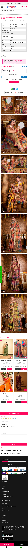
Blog (3, 517)
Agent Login (4, 494)
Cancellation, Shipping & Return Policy (9, 506)
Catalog (3, 369)
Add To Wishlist (14, 85)
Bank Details (4, 520)
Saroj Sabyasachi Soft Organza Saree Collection (11, 12)
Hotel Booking (4, 502)
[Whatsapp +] (12, 89)
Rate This (3, 416)
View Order (4, 489)
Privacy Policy (4, 503)
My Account (4, 485)
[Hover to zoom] (14, 105)
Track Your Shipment (6, 491)
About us (3, 514)
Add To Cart (9, 369)
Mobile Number (4, 424)
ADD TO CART (7, 544)
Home (2, 10)
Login (3, 488)
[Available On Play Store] (8, 3)
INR (19, 3)
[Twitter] (17, 89)
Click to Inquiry (9, 92)
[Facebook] (14, 89)
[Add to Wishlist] (1, 340)
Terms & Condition (5, 505)
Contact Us (4, 515)
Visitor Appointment (6, 500)
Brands (3, 518)
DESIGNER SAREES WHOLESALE (9, 10)
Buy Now (21, 544)
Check (24, 76)
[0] (24, 7)
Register (3, 486)
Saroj (11, 50)
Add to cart (14, 82)
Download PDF (19, 92)
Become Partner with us (6, 493)
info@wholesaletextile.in (11, 531)
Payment (3, 508)
